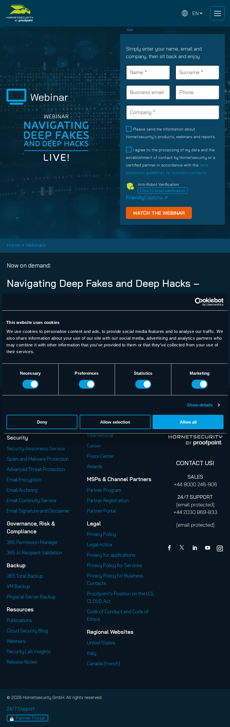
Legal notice (99, 544)
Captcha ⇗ (147, 197)
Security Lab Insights (28, 651)
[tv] (16, 96)
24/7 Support (21, 709)
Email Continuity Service (31, 500)
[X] (183, 548)
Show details (200, 405)
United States (101, 643)
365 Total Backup (25, 576)
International (100, 435)
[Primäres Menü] (217, 13)
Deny (42, 421)
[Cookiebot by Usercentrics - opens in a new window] (199, 302)
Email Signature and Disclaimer (38, 511)
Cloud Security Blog (27, 631)
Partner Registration (107, 500)
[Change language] (192, 13)
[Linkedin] (195, 548)
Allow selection (115, 421)
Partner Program (104, 490)
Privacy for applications (111, 555)
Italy (91, 653)
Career (94, 446)
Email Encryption (24, 480)
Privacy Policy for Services (114, 565)
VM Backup (18, 586)
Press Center (100, 456)
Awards (94, 466)
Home (13, 245)
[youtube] (207, 548)
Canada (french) (103, 663)
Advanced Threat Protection (36, 469)
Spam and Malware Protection (38, 459)
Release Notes (22, 662)
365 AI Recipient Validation (34, 552)
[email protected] (195, 504)
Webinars (36, 245)
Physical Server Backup (31, 597)
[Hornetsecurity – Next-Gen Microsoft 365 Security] (20, 13)
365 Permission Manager (32, 542)
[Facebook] (170, 548)
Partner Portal (101, 511)
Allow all (188, 421)
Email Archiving (22, 490)
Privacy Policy (101, 534)
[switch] (87, 384)
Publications (19, 620)
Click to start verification (162, 190)
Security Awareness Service (36, 448)
